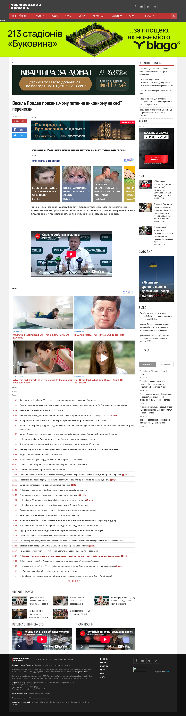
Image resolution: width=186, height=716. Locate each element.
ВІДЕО (102, 674)
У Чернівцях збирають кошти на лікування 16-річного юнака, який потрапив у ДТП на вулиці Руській (153, 384)
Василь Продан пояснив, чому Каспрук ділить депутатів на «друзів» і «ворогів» (123, 600)
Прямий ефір (19, 16)
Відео (54, 16)
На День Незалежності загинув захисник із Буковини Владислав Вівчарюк (156, 421)
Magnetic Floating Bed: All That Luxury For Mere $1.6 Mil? (41, 336)
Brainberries (17, 332)
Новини (39, 16)
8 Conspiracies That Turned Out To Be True (99, 335)
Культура (116, 16)
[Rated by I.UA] (139, 671)
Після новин (84, 624)
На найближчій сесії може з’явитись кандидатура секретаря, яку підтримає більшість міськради (38, 617)
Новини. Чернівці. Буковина (22, 665)
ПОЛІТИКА (104, 659)
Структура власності (19, 694)
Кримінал (98, 16)
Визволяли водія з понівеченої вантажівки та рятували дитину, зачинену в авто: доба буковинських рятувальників (156, 82)
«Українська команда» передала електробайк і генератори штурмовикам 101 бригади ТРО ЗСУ (156, 101)
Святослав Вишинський (21, 702)
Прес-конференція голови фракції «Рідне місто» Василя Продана (38, 600)
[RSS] (155, 6)
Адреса (15, 683)
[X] (148, 6)
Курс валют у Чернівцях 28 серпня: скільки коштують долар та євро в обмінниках (154, 71)
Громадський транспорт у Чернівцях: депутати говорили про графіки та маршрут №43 (154, 338)
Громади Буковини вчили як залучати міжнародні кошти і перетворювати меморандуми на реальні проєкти (154, 327)
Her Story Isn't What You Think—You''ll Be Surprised (98, 381)
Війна (82, 16)
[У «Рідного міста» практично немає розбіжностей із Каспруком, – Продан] (60, 600)
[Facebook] (135, 6)
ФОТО (102, 677)
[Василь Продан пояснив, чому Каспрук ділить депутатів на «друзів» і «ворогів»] (101, 600)
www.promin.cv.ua (81, 672)
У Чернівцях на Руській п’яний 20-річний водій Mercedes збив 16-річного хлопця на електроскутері (156, 409)
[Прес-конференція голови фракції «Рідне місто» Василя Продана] (19, 600)
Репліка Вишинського (28, 624)
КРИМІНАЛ (104, 663)
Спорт (132, 16)
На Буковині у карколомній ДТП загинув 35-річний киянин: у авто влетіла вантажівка (156, 112)
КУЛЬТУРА (104, 666)
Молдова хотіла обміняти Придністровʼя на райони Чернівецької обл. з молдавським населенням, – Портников (156, 396)
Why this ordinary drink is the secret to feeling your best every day (43, 381)
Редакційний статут (19, 698)
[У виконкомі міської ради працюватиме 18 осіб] (60, 614)
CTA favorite (18, 377)
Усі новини (72, 581)
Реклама (149, 16)
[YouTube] (142, 6)
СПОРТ (103, 670)
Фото (68, 16)
